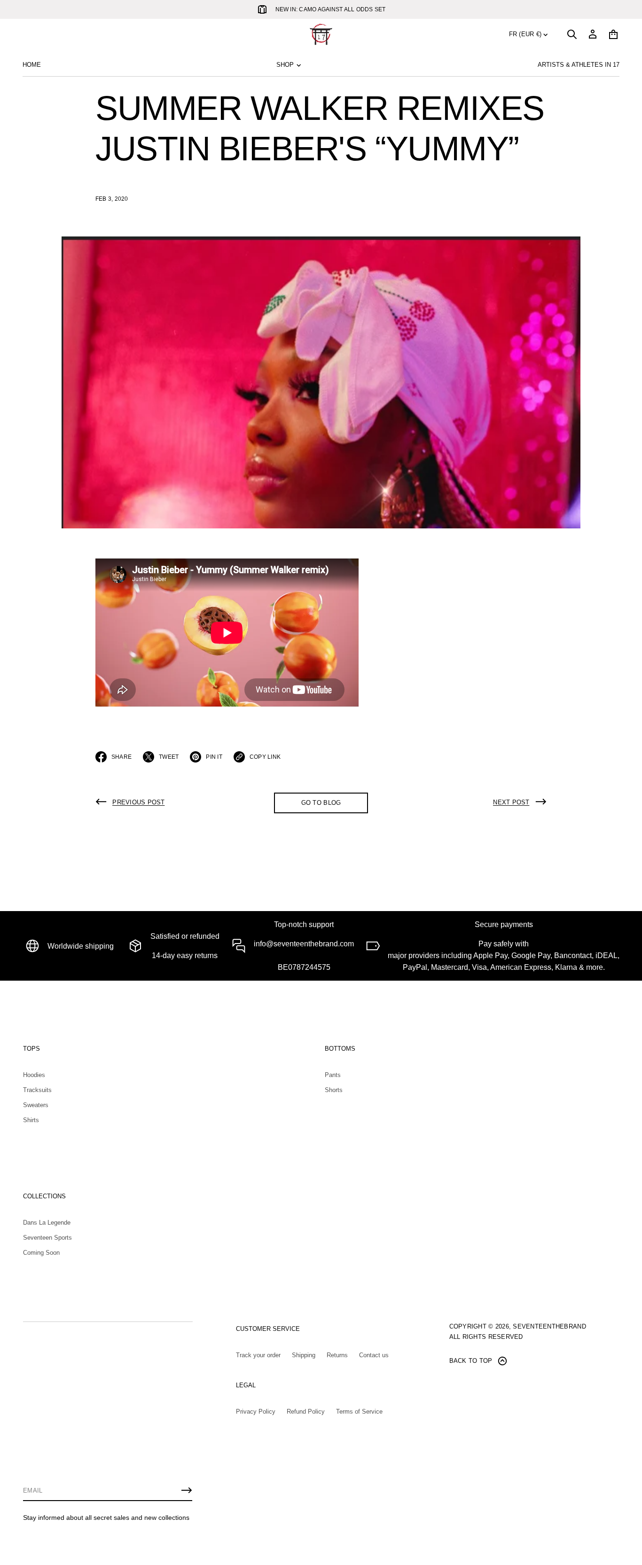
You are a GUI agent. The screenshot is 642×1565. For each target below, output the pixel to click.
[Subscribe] (186, 1490)
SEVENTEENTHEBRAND (549, 1326)
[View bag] (613, 34)
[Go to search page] (572, 34)
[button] (572, 34)
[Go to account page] (592, 34)
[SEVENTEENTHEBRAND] (321, 34)
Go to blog (321, 802)
